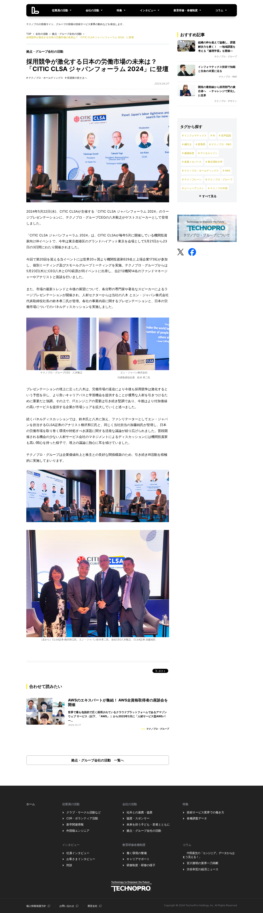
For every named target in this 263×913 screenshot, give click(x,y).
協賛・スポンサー (138, 818)
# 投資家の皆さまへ (76, 77)
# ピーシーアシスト (193, 188)
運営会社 (92, 905)
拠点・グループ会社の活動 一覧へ (97, 760)
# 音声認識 (225, 135)
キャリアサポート (138, 859)
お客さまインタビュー (80, 859)
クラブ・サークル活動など (83, 812)
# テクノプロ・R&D (220, 144)
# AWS (226, 170)
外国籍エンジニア (77, 830)
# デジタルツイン (208, 153)
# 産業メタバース (192, 161)
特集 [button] (119, 10)
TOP (28, 33)
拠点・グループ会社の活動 (67, 33)
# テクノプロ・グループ (218, 179)
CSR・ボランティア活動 (82, 818)
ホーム (30, 804)
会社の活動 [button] (92, 10)
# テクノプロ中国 (217, 188)
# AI (212, 135)
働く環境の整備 (137, 853)
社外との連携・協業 (139, 812)
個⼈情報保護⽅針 (36, 905)
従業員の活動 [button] (60, 10)
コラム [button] (219, 10)
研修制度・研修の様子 (141, 865)
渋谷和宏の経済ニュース (202, 869)
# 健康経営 (188, 153)
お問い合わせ (66, 905)
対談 (69, 865)
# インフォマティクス (194, 135)
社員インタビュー (77, 853)
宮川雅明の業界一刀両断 (202, 863)
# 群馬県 (200, 144)
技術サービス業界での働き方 (205, 812)
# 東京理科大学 (214, 161)
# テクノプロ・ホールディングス (44, 77)
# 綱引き (187, 144)
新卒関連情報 (75, 824)
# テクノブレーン (192, 179)
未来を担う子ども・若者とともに (148, 824)
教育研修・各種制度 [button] (186, 10)
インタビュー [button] (148, 10)
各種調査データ (197, 818)
